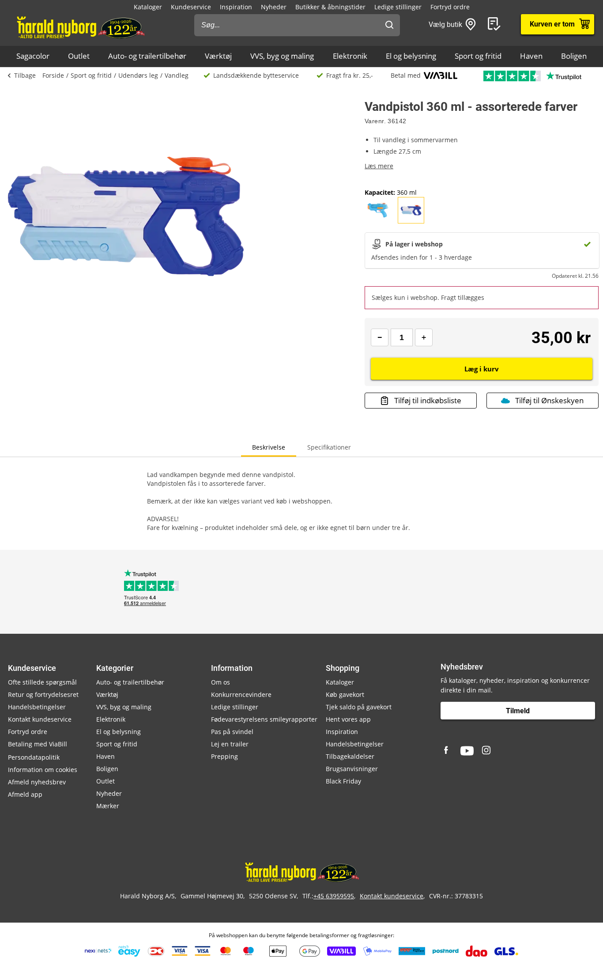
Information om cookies (42, 769)
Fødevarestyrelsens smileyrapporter (264, 719)
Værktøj (218, 56)
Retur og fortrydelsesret (43, 694)
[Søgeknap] (389, 25)
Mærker (107, 806)
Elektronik (350, 56)
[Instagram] (487, 750)
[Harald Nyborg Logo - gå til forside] (80, 27)
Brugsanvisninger (352, 768)
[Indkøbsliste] (496, 24)
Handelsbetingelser (37, 707)
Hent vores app (348, 719)
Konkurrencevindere (241, 694)
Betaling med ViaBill (37, 744)
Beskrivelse (268, 447)
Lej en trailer (230, 744)
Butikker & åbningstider (330, 7)
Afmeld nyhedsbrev (37, 782)
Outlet (79, 56)
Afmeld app (25, 794)
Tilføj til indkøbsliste (427, 400)
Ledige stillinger (398, 7)
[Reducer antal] (379, 337)
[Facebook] (447, 750)
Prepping (224, 756)
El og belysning (411, 56)
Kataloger (148, 7)
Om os (220, 682)
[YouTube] (467, 750)
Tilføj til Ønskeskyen (549, 400)
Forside (53, 75)
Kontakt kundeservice (40, 719)
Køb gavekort (345, 694)
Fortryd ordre (450, 7)
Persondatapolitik (34, 757)
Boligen (574, 56)
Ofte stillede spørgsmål (42, 682)
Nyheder (273, 7)
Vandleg (176, 75)
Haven (531, 56)
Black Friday (343, 781)
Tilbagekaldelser (350, 756)
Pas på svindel (232, 731)
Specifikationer (329, 447)
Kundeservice (191, 7)
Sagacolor (32, 56)
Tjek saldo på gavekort (359, 707)
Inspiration (236, 7)
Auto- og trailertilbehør (147, 56)
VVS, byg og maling (282, 56)
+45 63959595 (333, 896)
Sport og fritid (478, 56)
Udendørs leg (138, 75)
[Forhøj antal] (424, 337)
